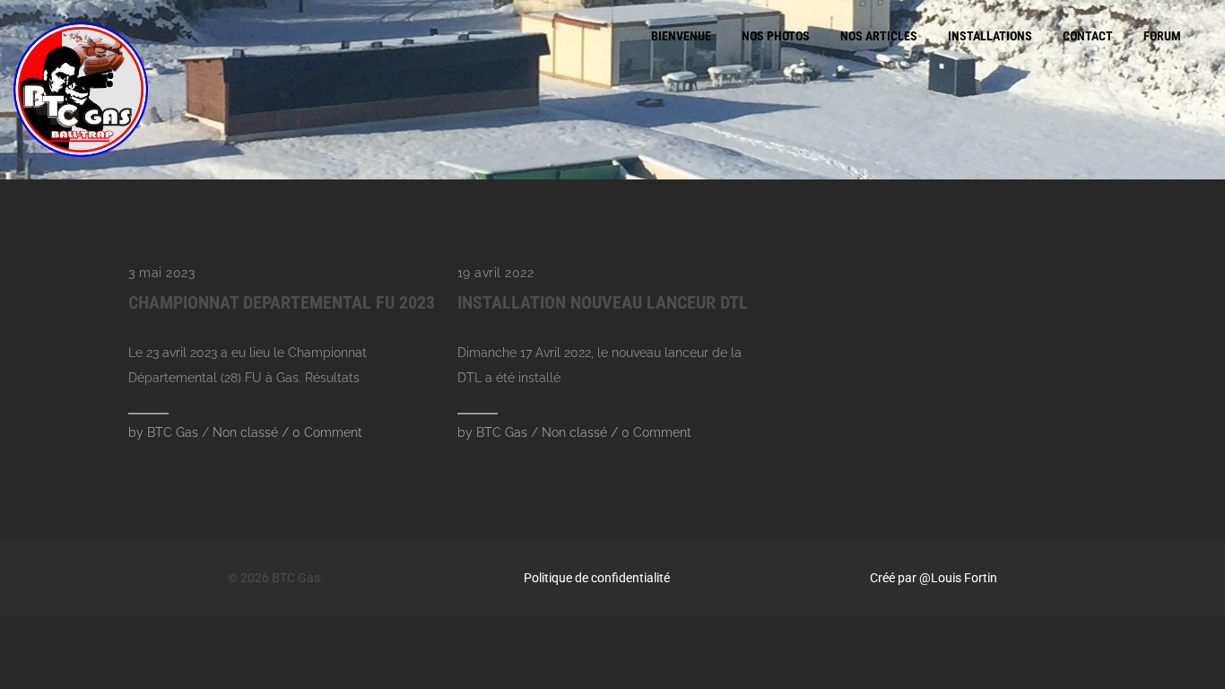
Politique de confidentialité (597, 578)
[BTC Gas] (80, 89)
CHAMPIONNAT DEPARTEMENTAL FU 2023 (281, 302)
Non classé (245, 432)
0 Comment (327, 432)
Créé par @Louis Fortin (933, 578)
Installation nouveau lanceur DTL (602, 302)
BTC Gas (172, 432)
